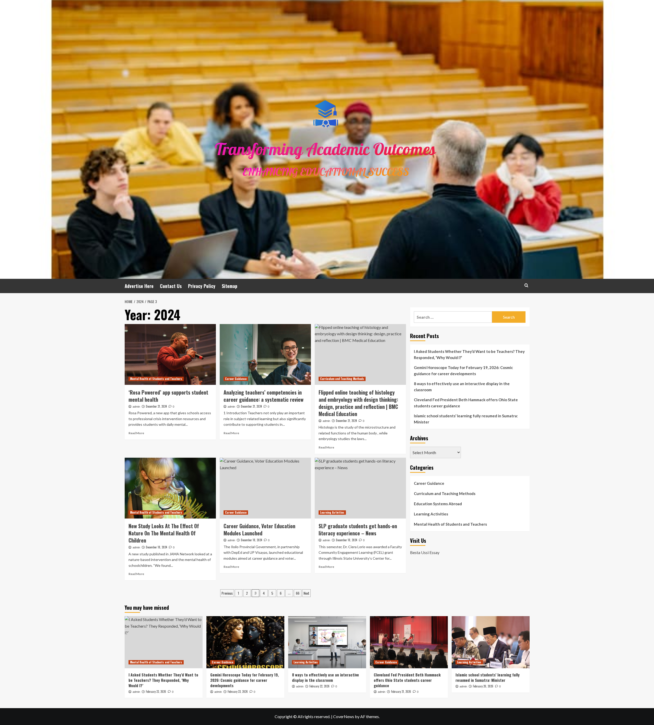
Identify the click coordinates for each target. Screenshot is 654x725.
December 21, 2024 (156, 406)
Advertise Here (139, 286)
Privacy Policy (201, 286)
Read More (136, 433)
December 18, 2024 (156, 547)
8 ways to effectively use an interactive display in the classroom (462, 386)
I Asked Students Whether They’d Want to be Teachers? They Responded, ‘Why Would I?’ (469, 354)
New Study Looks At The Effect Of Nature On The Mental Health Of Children (164, 533)
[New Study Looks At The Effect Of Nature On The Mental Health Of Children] (170, 488)
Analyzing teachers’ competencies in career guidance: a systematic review (263, 395)
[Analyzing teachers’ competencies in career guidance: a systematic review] (265, 354)
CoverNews (343, 716)
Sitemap (229, 286)
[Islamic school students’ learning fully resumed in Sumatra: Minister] (491, 642)
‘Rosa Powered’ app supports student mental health (168, 395)
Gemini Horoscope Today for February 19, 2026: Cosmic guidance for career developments (463, 370)
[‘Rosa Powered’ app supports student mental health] (170, 354)
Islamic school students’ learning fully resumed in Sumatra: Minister (466, 418)
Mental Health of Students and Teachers (156, 379)
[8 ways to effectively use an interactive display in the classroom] (327, 642)
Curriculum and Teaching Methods (342, 379)
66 (297, 593)
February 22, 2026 (319, 686)
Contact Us (171, 286)
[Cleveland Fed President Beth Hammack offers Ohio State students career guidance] (409, 642)
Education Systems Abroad (438, 503)
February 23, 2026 (156, 691)
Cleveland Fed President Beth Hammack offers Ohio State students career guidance (466, 402)
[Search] (526, 285)
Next (306, 593)
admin (136, 406)
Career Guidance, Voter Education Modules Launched (259, 529)
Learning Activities (332, 512)
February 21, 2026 (401, 691)
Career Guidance (236, 379)
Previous (227, 593)
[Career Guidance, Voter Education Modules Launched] (265, 488)
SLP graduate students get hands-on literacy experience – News (358, 529)
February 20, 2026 (483, 686)
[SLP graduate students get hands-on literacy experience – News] (360, 488)
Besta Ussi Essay (424, 552)
